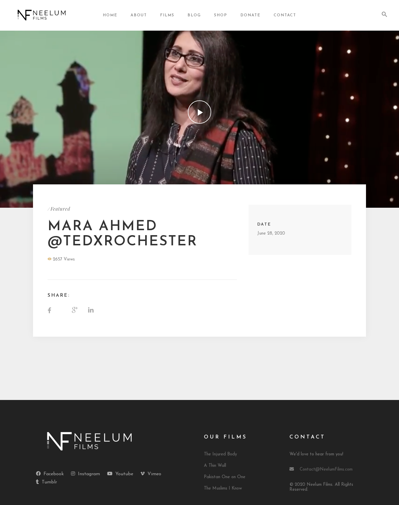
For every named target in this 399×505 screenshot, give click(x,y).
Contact (285, 15)
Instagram (89, 474)
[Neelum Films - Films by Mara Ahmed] (42, 15)
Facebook (54, 474)
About (139, 15)
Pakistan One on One (224, 477)
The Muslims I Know (223, 488)
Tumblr (49, 482)
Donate (250, 15)
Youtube (124, 474)
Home (110, 15)
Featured (60, 209)
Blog (194, 15)
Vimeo (154, 474)
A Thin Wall (215, 466)
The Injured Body (220, 454)
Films (167, 15)
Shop (220, 15)
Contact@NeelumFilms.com (326, 469)
